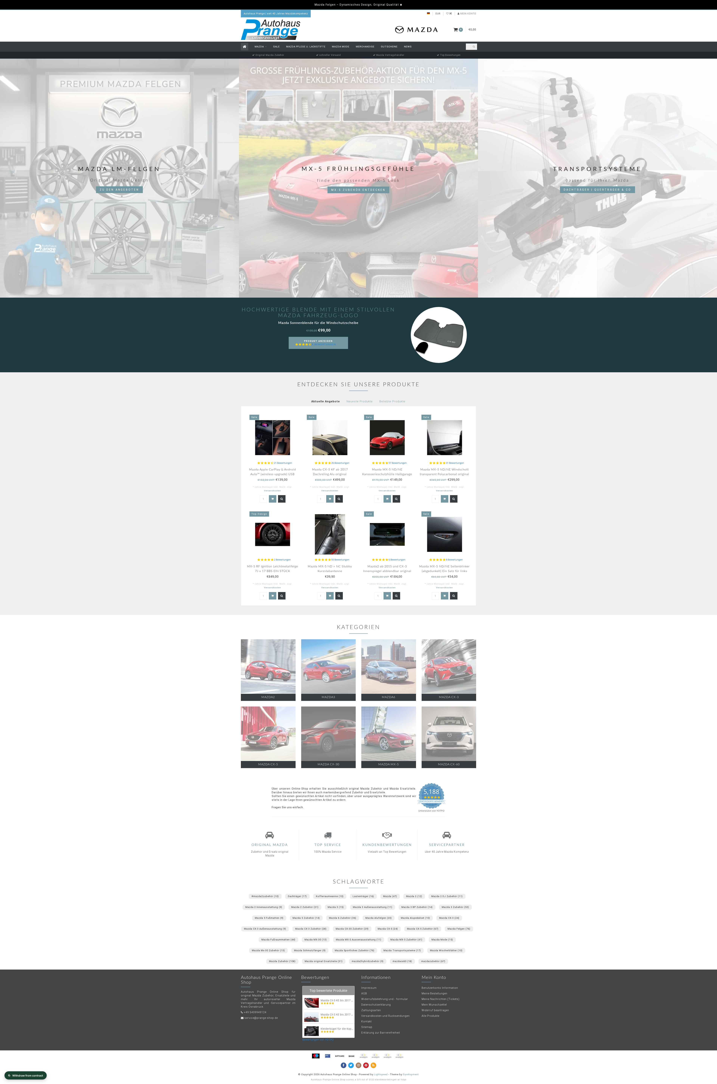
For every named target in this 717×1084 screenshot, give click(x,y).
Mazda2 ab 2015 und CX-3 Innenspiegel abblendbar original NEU (387, 571)
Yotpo (403, 1080)
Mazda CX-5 (388, 928)
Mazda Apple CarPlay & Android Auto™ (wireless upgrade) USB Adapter (272, 474)
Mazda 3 (336, 907)
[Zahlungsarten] (315, 1056)
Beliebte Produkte (392, 401)
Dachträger (297, 896)
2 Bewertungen (282, 559)
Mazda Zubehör (282, 961)
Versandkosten (272, 491)
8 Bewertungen (324, 344)
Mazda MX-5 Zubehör (406, 939)
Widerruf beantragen (435, 1010)
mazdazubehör (433, 961)
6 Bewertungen (397, 559)
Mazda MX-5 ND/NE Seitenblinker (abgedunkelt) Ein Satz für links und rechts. (444, 571)
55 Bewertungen (340, 559)
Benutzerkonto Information (440, 987)
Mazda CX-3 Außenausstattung (265, 928)
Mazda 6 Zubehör (342, 918)
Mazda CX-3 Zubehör (311, 928)
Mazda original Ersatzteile (324, 961)
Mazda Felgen (459, 928)
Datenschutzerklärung (376, 1004)
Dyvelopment (411, 1074)
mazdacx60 (402, 961)
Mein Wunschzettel (434, 1004)
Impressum (369, 987)
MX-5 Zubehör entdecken (358, 189)
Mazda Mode (340, 46)
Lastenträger (363, 896)
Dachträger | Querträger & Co (597, 189)
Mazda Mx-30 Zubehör (268, 950)
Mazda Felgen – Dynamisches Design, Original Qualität (357, 4)
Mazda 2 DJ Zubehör (447, 896)
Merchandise (365, 46)
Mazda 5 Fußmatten (269, 918)
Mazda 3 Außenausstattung (372, 907)
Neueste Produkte (360, 401)
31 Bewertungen (455, 463)
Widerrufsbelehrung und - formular (384, 999)
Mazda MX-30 (316, 939)
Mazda (259, 46)
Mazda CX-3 (449, 918)
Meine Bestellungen (434, 993)
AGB (364, 993)
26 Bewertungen (340, 463)
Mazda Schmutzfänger (310, 950)
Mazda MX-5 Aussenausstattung (358, 939)
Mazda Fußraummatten (278, 939)
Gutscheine (389, 46)
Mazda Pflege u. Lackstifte (305, 46)
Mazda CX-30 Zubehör (352, 928)
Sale (276, 46)
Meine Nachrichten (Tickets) (441, 999)
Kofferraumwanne (330, 896)
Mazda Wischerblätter (446, 950)
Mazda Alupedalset (415, 918)
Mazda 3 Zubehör (455, 907)
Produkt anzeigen (320, 344)
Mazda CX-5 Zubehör (422, 928)
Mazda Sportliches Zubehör (354, 950)
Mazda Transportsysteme (402, 950)
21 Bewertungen (283, 463)
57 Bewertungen (398, 463)
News (408, 46)
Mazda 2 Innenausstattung (263, 907)
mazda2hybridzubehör (368, 961)
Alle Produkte (430, 1015)
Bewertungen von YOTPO (318, 1039)
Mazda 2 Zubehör (305, 907)
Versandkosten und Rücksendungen (385, 1015)
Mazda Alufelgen (378, 918)
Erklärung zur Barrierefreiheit (380, 1032)
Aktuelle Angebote (325, 401)
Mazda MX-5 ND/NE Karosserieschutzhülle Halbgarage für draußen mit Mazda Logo (387, 474)
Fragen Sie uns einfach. (288, 807)
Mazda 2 (414, 896)
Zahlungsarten (371, 1010)
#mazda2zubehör (265, 896)
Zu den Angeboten (119, 189)
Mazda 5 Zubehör (306, 918)
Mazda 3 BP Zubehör (417, 907)
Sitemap (366, 1027)
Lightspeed (381, 1074)
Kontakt (366, 1021)
